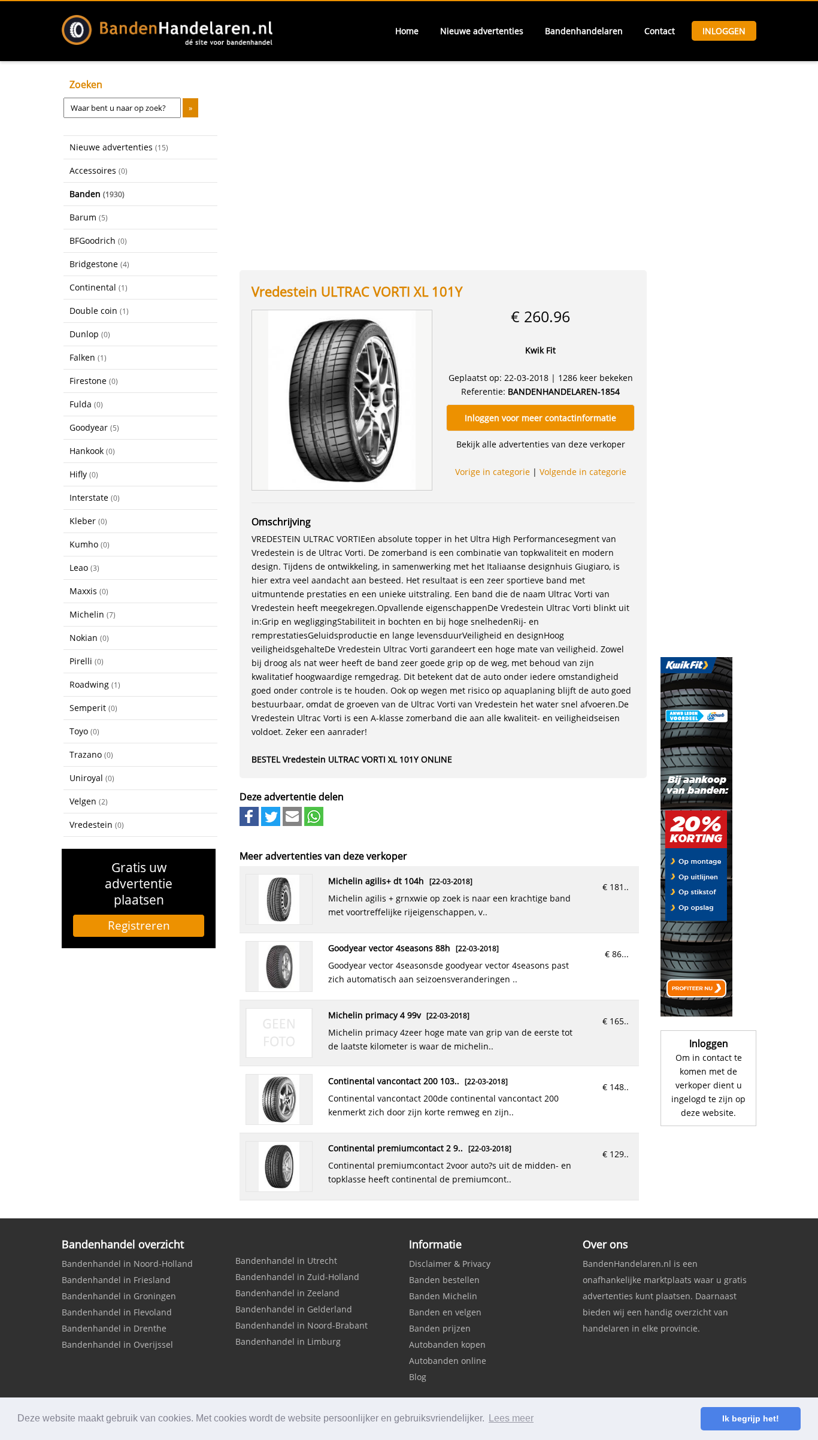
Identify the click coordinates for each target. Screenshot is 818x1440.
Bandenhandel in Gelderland (293, 1309)
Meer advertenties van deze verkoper (323, 856)
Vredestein (96, 824)
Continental (98, 287)
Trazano (91, 754)
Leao (84, 567)
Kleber (88, 521)
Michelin (92, 614)
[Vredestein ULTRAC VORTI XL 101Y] (342, 399)
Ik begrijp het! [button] (750, 1418)
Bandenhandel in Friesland (116, 1279)
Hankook (92, 450)
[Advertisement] (123, 1020)
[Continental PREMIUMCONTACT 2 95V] (279, 1188)
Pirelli (86, 661)
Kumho (89, 544)
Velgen (88, 801)
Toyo (84, 731)
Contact (659, 31)
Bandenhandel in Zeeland (287, 1293)
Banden (97, 193)
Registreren (139, 925)
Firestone (93, 380)
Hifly (83, 474)
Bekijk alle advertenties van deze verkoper (540, 444)
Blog (417, 1376)
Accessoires (98, 170)
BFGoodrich (98, 240)
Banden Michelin (443, 1296)
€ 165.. (615, 1021)
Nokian (89, 637)
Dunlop (89, 334)
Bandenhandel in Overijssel (117, 1344)
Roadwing (94, 684)
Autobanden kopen (447, 1344)
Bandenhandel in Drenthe (114, 1328)
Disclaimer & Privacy (449, 1263)
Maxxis (88, 591)
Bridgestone (99, 264)
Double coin (99, 310)
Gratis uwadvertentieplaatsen (138, 884)
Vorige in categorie (492, 471)
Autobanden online (447, 1360)
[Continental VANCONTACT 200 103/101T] (279, 1121)
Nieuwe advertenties (481, 31)
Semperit (93, 707)
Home (407, 31)
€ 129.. (615, 1154)
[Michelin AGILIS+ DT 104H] (279, 921)
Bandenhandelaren (584, 31)
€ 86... (617, 954)
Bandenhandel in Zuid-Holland (297, 1276)
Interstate (94, 497)
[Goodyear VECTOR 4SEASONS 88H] (279, 988)
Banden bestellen (444, 1279)
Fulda (86, 404)
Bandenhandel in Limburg (288, 1341)
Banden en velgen (445, 1312)
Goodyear (94, 427)
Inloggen (724, 31)
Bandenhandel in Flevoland (117, 1312)
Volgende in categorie (583, 471)
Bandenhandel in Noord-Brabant (301, 1325)
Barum (88, 217)
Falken (88, 357)
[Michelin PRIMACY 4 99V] (279, 1054)
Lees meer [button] (511, 1418)
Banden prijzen (440, 1328)
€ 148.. (615, 1087)
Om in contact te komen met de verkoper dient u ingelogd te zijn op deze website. (708, 1085)
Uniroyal (91, 777)
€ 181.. (615, 887)
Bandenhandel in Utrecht (286, 1260)
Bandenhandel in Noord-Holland (127, 1263)
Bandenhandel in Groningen (119, 1296)
